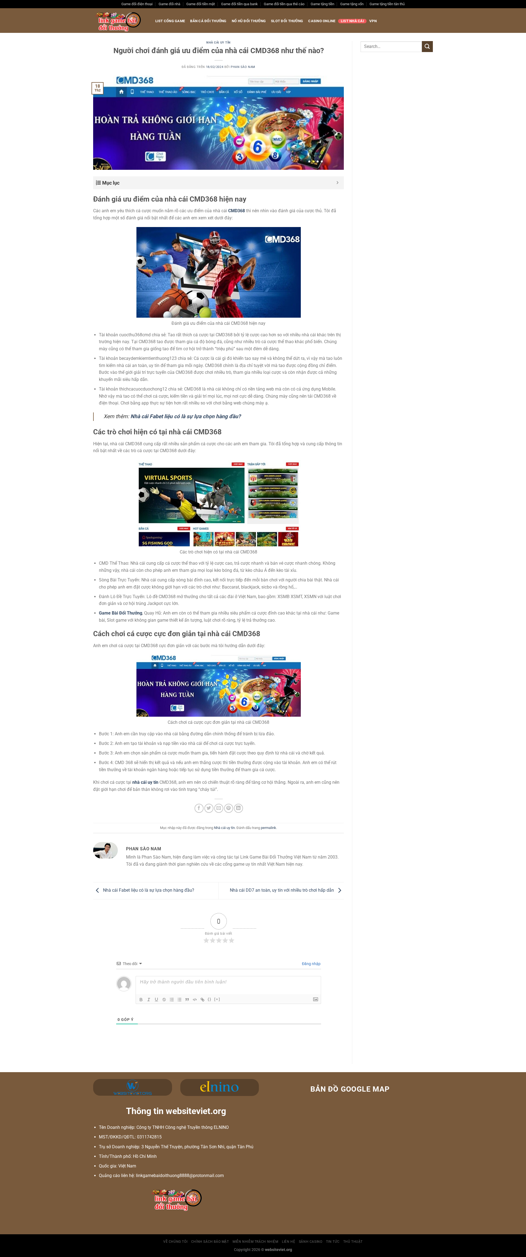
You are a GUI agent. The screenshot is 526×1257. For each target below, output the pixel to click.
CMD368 (236, 210)
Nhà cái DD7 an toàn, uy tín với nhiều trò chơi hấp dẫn (282, 890)
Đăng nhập (311, 964)
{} (209, 999)
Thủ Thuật (353, 1242)
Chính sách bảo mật (210, 1242)
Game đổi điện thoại (137, 4)
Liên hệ (288, 1242)
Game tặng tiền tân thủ (387, 4)
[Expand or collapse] (337, 182)
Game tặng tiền (322, 4)
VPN (373, 21)
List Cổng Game (170, 21)
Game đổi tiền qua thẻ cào (284, 4)
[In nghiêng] (149, 999)
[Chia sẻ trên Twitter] (208, 808)
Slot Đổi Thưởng (287, 21)
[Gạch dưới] (156, 999)
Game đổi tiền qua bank (239, 4)
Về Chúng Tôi (175, 1242)
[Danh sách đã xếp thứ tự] (172, 999)
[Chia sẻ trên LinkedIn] (238, 808)
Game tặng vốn (352, 4)
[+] (217, 999)
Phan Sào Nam (243, 67)
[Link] (202, 999)
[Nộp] (427, 46)
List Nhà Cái (352, 21)
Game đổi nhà (169, 4)
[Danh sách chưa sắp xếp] (179, 999)
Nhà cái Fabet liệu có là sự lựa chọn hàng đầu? (148, 890)
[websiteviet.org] (118, 20)
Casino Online (321, 21)
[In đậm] (141, 999)
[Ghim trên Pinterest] (228, 808)
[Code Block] (195, 999)
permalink (268, 828)
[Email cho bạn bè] (218, 808)
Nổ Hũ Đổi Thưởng (249, 21)
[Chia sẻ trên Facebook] (199, 808)
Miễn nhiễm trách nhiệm (255, 1242)
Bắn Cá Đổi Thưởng (208, 21)
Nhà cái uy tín (218, 42)
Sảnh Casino (310, 1242)
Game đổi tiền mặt (200, 4)
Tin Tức (332, 1242)
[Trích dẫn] (187, 999)
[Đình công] (164, 999)
